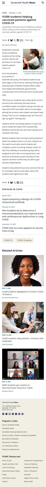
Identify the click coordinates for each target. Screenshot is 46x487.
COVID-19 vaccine (24, 240)
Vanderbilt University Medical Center (14, 432)
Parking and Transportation (33, 461)
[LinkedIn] (19, 414)
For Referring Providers (10, 446)
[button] (3, 3)
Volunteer (27, 474)
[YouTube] (10, 414)
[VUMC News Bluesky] (22, 414)
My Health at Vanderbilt (10, 439)
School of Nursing (8, 467)
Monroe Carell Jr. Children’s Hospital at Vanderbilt (19, 435)
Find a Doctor (7, 461)
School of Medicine (30, 464)
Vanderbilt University (31, 467)
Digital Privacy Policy (31, 478)
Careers (4, 481)
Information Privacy (9, 478)
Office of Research (30, 471)
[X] (16, 414)
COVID (4, 13)
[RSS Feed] (3, 414)
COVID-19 (8, 240)
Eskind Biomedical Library (11, 471)
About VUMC (28, 481)
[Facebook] (6, 414)
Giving (4, 474)
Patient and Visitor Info (10, 464)
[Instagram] (13, 414)
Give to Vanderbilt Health (10, 425)
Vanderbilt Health (8, 428)
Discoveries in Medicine (10, 442)
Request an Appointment (10, 449)
